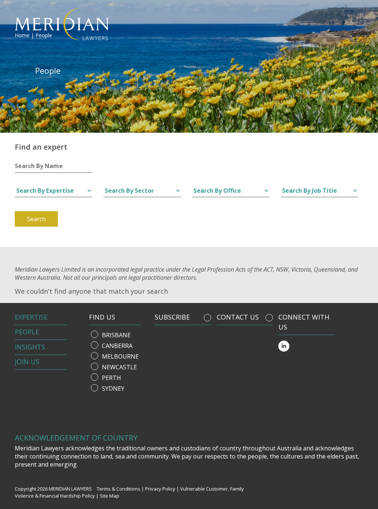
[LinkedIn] (283, 346)
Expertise (31, 317)
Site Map (109, 495)
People (27, 331)
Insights (30, 346)
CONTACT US (238, 317)
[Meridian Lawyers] (56, 24)
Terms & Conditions (118, 488)
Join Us (27, 361)
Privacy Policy (160, 488)
